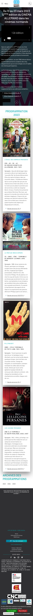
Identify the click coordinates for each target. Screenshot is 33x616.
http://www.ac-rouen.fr (11, 96)
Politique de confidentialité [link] (22, 613)
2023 (4, 483)
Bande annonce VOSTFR (15, 295)
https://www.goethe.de (11, 93)
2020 (13, 483)
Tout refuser (22, 611)
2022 (9, 483)
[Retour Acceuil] (16, 3)
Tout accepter (11, 611)
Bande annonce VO (13, 208)
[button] (4, 3)
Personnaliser (8, 613)
